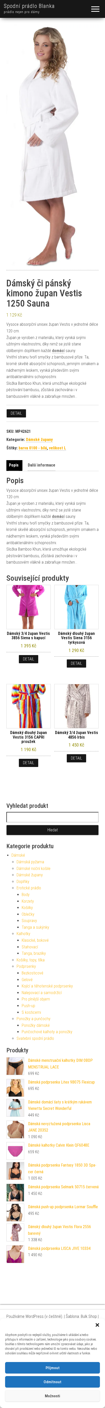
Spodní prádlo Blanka (29, 6)
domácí (58, 350)
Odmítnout (52, 1382)
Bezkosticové (32, 973)
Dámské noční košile (33, 868)
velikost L (57, 448)
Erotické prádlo (29, 888)
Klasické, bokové (35, 940)
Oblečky (28, 914)
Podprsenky (26, 966)
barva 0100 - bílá (33, 448)
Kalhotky (23, 933)
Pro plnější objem (36, 999)
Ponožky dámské (36, 1025)
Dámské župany (39, 439)
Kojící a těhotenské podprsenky (47, 986)
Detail (16, 413)
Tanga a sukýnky (35, 927)
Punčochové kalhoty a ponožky (47, 1031)
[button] (97, 1325)
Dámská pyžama (30, 861)
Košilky (27, 907)
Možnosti (52, 1396)
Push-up (28, 1005)
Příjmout (53, 1368)
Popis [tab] (14, 465)
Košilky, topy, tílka (31, 960)
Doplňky (23, 881)
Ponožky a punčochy (33, 1018)
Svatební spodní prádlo (35, 1038)
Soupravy (29, 920)
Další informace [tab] (41, 465)
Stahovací (30, 947)
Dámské (18, 855)
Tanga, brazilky (34, 953)
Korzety (28, 901)
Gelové (27, 979)
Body (26, 894)
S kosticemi (31, 1012)
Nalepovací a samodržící (42, 992)
